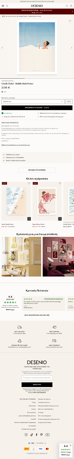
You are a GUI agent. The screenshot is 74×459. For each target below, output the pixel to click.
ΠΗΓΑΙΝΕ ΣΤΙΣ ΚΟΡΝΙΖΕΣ (37, 170)
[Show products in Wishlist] (67, 5)
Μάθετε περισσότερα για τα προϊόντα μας (16, 145)
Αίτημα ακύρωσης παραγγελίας (49, 419)
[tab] (12, 78)
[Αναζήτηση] (7, 5)
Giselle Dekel (12, 16)
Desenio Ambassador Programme (25, 422)
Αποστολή (37, 384)
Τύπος (34, 402)
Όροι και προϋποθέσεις (46, 409)
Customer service (44, 402)
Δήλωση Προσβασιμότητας (27, 416)
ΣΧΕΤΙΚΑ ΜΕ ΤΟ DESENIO (28, 399)
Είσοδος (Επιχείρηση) (29, 429)
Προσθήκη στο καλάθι (37, 108)
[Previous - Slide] (2, 47)
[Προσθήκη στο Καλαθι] (29, 219)
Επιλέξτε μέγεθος (8, 98)
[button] (68, 101)
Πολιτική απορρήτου (44, 416)
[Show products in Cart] (71, 5)
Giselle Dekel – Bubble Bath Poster (30, 16)
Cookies (40, 412)
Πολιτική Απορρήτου (40, 392)
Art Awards (32, 426)
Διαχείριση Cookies (44, 422)
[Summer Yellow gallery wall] (21, 257)
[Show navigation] (3, 5)
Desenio (42, 453)
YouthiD (33, 419)
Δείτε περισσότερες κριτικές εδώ (37, 315)
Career (33, 409)
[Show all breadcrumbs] (4, 16)
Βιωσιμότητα (31, 412)
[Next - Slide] (71, 47)
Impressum (32, 406)
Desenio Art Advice (44, 399)
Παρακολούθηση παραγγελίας (48, 406)
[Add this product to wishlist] (70, 20)
